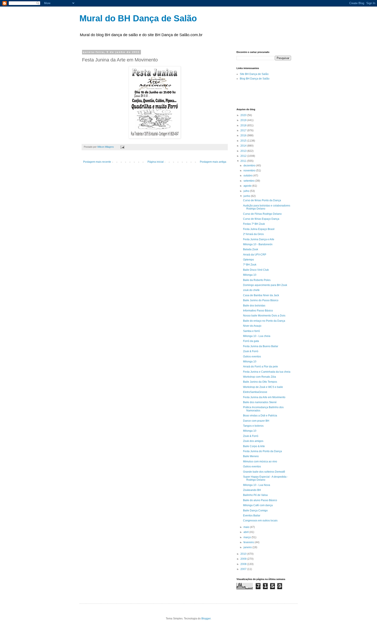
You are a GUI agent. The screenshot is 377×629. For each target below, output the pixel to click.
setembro (249, 180)
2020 (243, 115)
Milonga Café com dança (258, 505)
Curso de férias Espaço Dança (261, 218)
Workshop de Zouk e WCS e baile (263, 387)
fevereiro (249, 542)
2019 (243, 120)
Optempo (248, 259)
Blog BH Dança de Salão (254, 78)
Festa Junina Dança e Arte (258, 239)
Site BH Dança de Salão (254, 74)
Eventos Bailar (251, 515)
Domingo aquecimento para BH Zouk (265, 285)
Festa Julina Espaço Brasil (258, 229)
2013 (243, 150)
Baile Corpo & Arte (254, 446)
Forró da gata (251, 341)
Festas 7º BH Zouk (254, 223)
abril (246, 532)
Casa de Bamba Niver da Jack (261, 295)
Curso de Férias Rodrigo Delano (262, 213)
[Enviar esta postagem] (122, 146)
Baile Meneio (251, 456)
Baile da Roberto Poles (257, 280)
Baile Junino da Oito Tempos (260, 381)
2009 (243, 558)
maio (246, 527)
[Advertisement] (287, 93)
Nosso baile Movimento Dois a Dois (264, 315)
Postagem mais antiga (213, 161)
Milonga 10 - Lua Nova (256, 485)
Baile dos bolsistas (254, 305)
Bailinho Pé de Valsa (255, 495)
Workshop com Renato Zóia (259, 376)
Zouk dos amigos (253, 441)
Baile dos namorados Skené (260, 402)
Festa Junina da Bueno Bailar (260, 346)
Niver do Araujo (252, 325)
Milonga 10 (249, 274)
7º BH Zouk (249, 264)
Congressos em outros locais (260, 520)
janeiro (247, 547)
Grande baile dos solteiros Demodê (264, 471)
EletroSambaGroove (255, 392)
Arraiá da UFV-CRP (254, 254)
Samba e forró (251, 331)
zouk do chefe (251, 290)
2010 (243, 553)
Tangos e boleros (253, 425)
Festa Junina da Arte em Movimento (264, 397)
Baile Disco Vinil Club (256, 269)
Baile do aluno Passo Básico (260, 500)
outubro (248, 175)
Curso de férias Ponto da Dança (262, 200)
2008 (243, 564)
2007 (243, 569)
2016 (243, 135)
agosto (247, 185)
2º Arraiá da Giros (253, 234)
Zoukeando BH (252, 490)
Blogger (206, 618)
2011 (243, 160)
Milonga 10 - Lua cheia (256, 336)
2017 (243, 130)
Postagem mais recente (97, 161)
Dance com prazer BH (256, 420)
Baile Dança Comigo (255, 510)
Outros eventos (252, 356)
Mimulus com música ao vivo (260, 461)
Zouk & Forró (250, 351)
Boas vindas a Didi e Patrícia (260, 415)
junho (247, 196)
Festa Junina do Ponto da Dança (262, 451)
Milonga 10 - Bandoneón (257, 244)
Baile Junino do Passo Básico (260, 300)
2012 (243, 155)
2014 (243, 145)
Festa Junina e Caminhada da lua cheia (266, 371)
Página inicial (155, 161)
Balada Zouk (250, 249)
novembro (249, 170)
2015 (243, 140)
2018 (243, 125)
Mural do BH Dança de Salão (138, 18)
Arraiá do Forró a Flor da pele (260, 366)
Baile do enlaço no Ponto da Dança (264, 320)
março (247, 537)
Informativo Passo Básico (258, 310)
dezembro (249, 165)
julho (246, 191)
